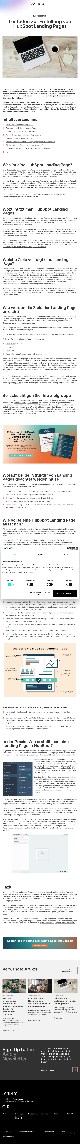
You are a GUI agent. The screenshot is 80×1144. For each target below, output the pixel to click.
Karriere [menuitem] (57, 1114)
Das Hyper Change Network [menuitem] (19, 1116)
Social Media (10, 351)
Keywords (17, 383)
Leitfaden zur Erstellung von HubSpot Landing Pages (65, 1001)
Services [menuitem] (5, 1114)
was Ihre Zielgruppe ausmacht (26, 403)
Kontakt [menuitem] (70, 1114)
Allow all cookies (65, 593)
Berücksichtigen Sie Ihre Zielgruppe (19, 138)
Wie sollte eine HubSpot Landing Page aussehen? (24, 145)
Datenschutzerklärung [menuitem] (26, 1131)
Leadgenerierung (40, 16)
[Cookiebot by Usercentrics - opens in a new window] (68, 548)
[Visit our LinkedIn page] (8, 1106)
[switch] (30, 584)
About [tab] (66, 554)
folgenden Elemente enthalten (26, 486)
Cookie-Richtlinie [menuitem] (48, 1131)
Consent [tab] (14, 554)
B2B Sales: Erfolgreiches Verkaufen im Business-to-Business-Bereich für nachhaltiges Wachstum (13, 1006)
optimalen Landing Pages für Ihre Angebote (57, 923)
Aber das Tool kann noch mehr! (15, 819)
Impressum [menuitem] (6, 1131)
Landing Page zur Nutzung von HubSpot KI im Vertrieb (24, 247)
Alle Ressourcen (67, 970)
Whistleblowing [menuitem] (8, 1136)
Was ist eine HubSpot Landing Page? (19, 125)
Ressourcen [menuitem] (33, 1114)
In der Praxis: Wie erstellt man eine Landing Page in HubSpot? (28, 148)
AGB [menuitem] (63, 1131)
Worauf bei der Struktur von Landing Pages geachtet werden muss (30, 142)
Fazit (7, 152)
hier (37, 196)
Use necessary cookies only (39, 593)
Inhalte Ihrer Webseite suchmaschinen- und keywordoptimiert (42, 378)
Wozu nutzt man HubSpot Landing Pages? (21, 128)
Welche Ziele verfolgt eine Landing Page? (21, 131)
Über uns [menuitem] (45, 1114)
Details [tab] (40, 554)
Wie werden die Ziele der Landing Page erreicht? (23, 135)
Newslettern (10, 344)
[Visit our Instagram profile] (3, 1106)
